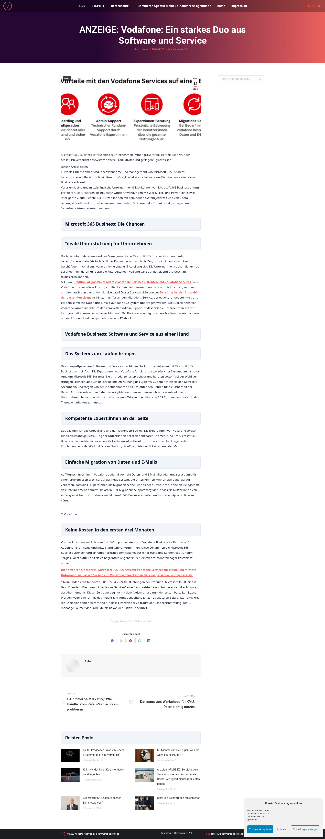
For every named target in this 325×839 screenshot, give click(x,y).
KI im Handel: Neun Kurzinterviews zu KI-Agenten (103, 772)
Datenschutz (180, 833)
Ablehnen (282, 829)
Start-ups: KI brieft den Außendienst (178, 797)
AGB (191, 833)
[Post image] (70, 755)
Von (130, 621)
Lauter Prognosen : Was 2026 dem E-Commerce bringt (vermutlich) (103, 752)
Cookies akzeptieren (260, 829)
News (67, 78)
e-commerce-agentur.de (107, 834)
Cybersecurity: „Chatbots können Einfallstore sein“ (102, 800)
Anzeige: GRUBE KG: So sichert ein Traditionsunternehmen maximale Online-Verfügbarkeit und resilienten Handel (178, 776)
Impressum (166, 833)
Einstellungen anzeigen (305, 829)
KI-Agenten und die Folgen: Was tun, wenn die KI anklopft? (178, 752)
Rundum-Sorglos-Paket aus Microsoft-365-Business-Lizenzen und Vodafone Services (132, 282)
